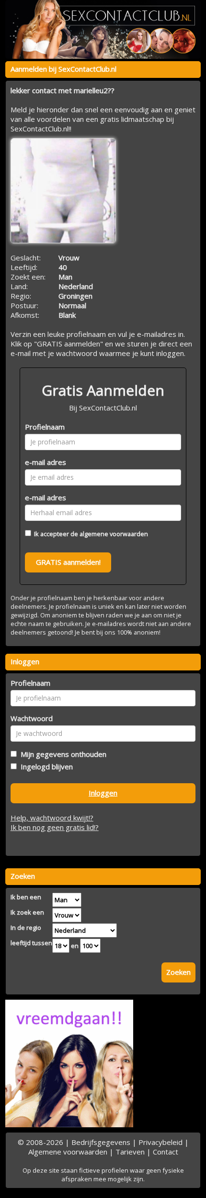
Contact (165, 1151)
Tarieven (130, 1151)
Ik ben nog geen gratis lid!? (55, 827)
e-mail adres (45, 462)
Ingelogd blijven (45, 766)
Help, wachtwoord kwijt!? (52, 817)
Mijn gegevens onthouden (61, 754)
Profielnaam (45, 427)
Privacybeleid (160, 1142)
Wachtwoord (32, 718)
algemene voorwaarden (114, 533)
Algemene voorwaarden (67, 1151)
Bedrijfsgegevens (100, 1142)
